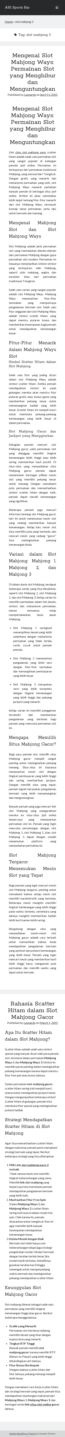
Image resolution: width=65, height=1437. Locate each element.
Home (9, 21)
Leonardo (30, 94)
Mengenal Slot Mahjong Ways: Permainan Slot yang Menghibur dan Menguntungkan (33, 72)
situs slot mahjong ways (30, 152)
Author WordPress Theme (22, 1433)
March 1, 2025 (49, 1022)
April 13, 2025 (49, 94)
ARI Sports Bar (17, 7)
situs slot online (40, 1404)
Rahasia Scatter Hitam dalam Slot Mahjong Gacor (32, 1010)
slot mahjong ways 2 (35, 1165)
